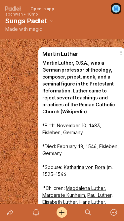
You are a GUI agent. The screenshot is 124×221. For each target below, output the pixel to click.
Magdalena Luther (85, 188)
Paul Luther (99, 195)
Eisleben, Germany (62, 132)
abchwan (14, 14)
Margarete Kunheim (63, 195)
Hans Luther (92, 202)
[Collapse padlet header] (52, 21)
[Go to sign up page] (116, 8)
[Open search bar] (88, 212)
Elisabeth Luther (59, 202)
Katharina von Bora (84, 167)
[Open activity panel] (36, 212)
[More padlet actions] (114, 212)
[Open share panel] (10, 212)
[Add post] (62, 212)
